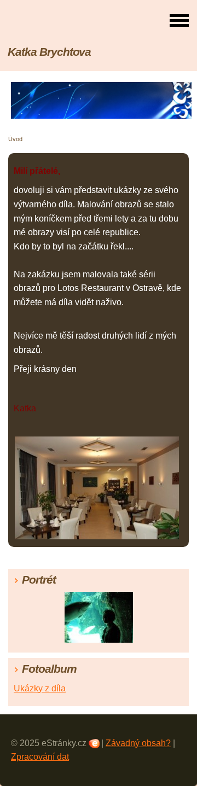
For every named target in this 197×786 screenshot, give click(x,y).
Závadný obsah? (138, 743)
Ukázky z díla (40, 688)
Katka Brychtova (49, 51)
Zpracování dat (40, 756)
